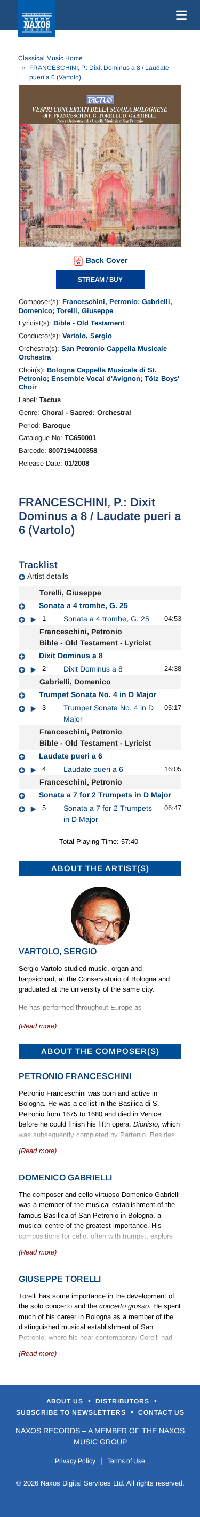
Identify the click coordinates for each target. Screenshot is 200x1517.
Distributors (123, 1401)
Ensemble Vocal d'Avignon (95, 378)
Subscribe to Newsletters (72, 1412)
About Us (65, 1401)
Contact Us (161, 1412)
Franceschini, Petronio (100, 302)
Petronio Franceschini (75, 1076)
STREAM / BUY (100, 279)
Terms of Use (126, 1461)
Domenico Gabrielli (65, 1177)
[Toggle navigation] (179, 15)
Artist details (47, 576)
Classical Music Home (50, 58)
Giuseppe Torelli (60, 1278)
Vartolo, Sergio (87, 336)
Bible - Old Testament (88, 323)
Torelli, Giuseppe (85, 311)
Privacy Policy (75, 1461)
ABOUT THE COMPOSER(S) (100, 1051)
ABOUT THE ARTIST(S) (100, 868)
